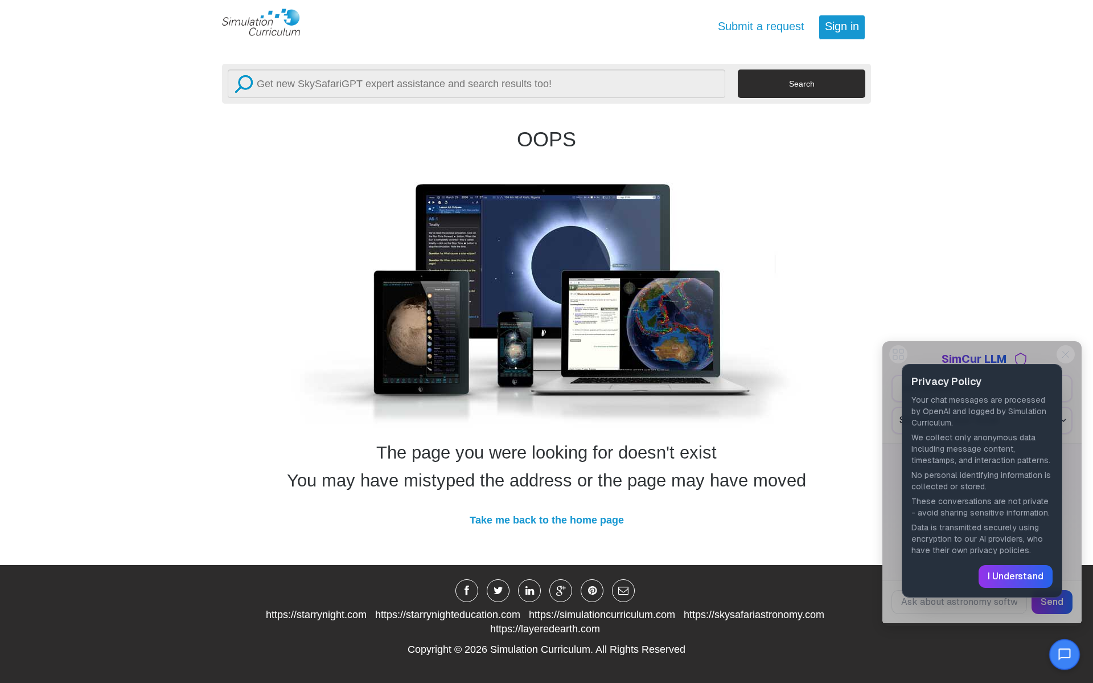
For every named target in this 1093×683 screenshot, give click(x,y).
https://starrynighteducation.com (447, 614)
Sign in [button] (842, 26)
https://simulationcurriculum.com (602, 614)
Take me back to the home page (547, 520)
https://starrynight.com (316, 614)
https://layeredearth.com (545, 629)
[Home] (267, 21)
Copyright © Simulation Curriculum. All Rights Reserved (546, 649)
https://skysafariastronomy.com (754, 614)
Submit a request (761, 26)
